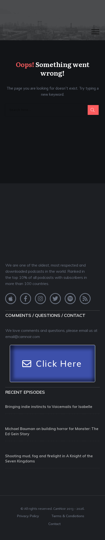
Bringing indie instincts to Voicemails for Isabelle (48, 406)
